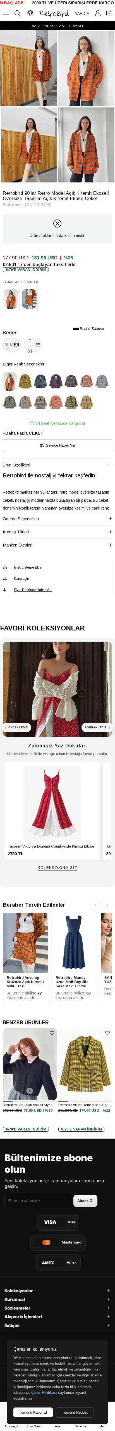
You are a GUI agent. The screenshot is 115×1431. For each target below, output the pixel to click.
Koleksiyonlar (18, 1290)
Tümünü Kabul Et (33, 1412)
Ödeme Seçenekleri (21, 518)
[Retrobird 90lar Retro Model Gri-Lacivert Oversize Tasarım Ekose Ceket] (10, 402)
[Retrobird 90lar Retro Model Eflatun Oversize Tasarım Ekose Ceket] (102, 381)
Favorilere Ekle (52, 1032)
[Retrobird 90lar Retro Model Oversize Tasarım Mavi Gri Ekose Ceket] (40, 381)
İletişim (12, 1325)
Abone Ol (85, 1201)
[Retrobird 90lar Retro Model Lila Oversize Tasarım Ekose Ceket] (56, 381)
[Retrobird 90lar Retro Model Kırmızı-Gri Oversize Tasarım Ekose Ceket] (87, 381)
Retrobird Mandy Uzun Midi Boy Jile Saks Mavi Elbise (72, 981)
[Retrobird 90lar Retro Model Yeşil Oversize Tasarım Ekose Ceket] (71, 381)
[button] (8, 1101)
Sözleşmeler (17, 1308)
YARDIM (82, 13)
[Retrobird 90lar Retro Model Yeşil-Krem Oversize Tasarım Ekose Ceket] (71, 402)
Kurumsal (14, 1299)
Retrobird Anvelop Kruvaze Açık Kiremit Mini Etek (25, 981)
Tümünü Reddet (75, 1412)
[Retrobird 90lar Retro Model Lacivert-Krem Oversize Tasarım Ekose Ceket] (40, 402)
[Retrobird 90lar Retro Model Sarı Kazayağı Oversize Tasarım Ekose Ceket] (25, 381)
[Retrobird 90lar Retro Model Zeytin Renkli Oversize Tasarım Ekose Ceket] (87, 402)
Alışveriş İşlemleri (23, 1316)
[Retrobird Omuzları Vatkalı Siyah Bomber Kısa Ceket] (30, 1064)
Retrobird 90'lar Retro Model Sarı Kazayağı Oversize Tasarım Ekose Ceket (85, 1105)
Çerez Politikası (44, 1392)
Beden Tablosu (91, 329)
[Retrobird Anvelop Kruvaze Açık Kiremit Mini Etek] (29, 299)
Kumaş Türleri (16, 531)
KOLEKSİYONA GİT (57, 867)
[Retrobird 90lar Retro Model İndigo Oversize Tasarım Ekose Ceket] (25, 402)
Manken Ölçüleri (17, 545)
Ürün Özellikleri (16, 465)
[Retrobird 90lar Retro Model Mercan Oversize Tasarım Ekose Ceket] (56, 402)
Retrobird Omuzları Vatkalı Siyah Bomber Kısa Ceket (30, 1105)
